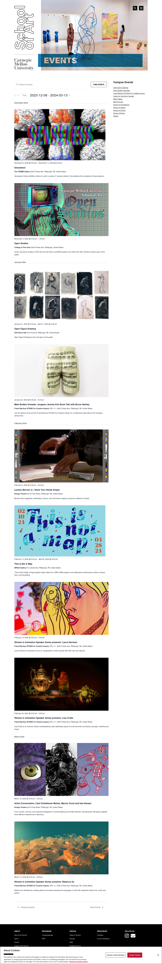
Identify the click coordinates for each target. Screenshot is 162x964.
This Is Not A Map (23, 563)
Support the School (21, 945)
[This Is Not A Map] (59, 555)
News (16, 938)
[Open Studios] (61, 235)
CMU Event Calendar (120, 87)
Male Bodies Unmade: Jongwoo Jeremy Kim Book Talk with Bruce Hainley (52, 404)
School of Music (119, 113)
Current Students (103, 938)
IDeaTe (115, 116)
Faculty (72, 938)
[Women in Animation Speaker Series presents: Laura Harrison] (61, 633)
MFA (43, 938)
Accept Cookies (134, 955)
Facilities (100, 935)
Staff (71, 942)
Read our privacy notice (78, 961)
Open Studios (21, 243)
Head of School (75, 935)
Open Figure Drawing (25, 328)
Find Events (98, 84)
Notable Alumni (75, 945)
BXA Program (118, 102)
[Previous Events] (15, 95)
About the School (20, 935)
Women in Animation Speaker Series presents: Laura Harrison (45, 642)
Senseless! (19, 167)
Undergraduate (47, 935)
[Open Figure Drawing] (61, 320)
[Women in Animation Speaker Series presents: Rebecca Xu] (61, 873)
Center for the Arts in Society (123, 96)
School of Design (119, 107)
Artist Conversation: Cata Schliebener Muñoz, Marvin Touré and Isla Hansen (52, 803)
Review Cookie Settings (115, 955)
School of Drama (119, 110)
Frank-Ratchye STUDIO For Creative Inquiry (129, 93)
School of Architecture (121, 104)
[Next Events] (18, 95)
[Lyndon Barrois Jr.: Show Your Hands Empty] (61, 481)
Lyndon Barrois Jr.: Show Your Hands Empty (37, 489)
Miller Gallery (118, 99)
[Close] (158, 955)
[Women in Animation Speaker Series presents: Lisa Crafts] (61, 709)
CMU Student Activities (121, 90)
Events (16, 942)
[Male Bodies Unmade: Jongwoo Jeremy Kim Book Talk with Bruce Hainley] (61, 396)
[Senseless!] (59, 159)
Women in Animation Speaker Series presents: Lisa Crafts (43, 717)
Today (24, 95)
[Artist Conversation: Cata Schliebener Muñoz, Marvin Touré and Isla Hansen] (61, 795)
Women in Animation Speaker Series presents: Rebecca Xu (44, 881)
